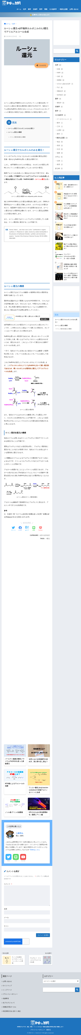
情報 (45, 9)
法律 (59, 161)
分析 (60, 76)
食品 (60, 142)
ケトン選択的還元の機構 (17, 137)
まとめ (58, 168)
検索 (77, 51)
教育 (60, 164)
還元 (48, 538)
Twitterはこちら (35, 850)
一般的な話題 (63, 9)
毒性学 (60, 103)
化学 (24, 9)
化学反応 (47, 535)
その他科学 (53, 9)
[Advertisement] (27, 84)
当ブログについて (9, 1003)
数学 (59, 123)
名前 (5, 909)
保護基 (60, 80)
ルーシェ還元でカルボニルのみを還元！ (21, 128)
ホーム (19, 9)
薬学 (29, 9)
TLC (59, 87)
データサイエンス (64, 119)
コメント (8, 884)
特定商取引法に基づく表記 (12, 1011)
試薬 (60, 69)
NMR (60, 72)
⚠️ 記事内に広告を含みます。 (40, 15)
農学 (59, 134)
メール (6, 917)
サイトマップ (7, 985)
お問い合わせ (74, 9)
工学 (59, 126)
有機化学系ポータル (9, 1007)
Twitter (8, 860)
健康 (60, 153)
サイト (6, 926)
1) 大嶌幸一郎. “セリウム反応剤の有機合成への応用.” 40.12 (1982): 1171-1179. (26, 515)
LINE (16, 860)
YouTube (23, 860)
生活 (60, 149)
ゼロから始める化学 (65, 84)
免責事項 (6, 998)
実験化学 (61, 91)
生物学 (35, 9)
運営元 (48, 1030)
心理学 (60, 130)
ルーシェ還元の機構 (15, 132)
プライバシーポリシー (10, 994)
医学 (40, 9)
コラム (58, 157)
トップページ (7, 990)
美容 (60, 145)
